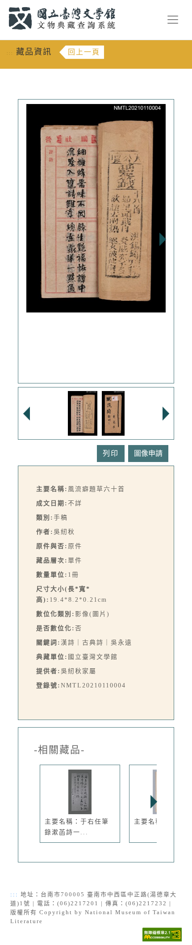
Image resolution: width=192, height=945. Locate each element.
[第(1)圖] (83, 412)
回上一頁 (84, 52)
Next (162, 239)
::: (3, 5)
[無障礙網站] (162, 934)
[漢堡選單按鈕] (173, 19)
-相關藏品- (59, 750)
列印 (111, 453)
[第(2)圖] (113, 412)
